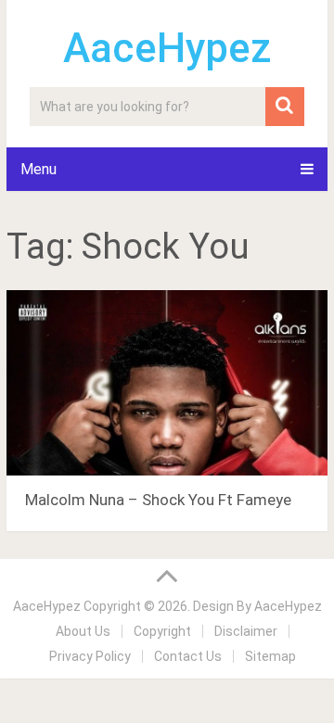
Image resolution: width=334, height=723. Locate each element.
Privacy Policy (90, 656)
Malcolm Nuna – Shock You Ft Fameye (158, 499)
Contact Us (188, 656)
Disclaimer (245, 631)
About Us (83, 631)
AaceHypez (167, 48)
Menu (38, 169)
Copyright (162, 631)
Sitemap (270, 656)
